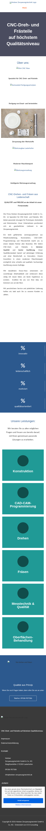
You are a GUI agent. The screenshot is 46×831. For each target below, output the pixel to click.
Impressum (5, 739)
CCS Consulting (32, 825)
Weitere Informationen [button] (23, 805)
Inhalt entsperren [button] (23, 800)
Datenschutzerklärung (10, 743)
